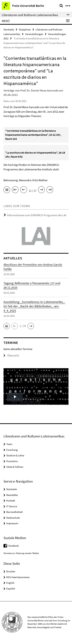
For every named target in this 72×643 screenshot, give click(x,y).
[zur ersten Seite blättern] (15, 190)
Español (10, 588)
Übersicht (13, 355)
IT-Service (11, 506)
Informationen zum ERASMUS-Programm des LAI (36, 215)
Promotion (12, 461)
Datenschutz (13, 517)
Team (9, 444)
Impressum (12, 523)
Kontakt (10, 500)
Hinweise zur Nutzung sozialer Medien (21, 553)
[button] (6, 326)
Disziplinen (25, 29)
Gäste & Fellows (14, 466)
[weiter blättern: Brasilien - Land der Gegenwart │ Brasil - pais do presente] (41, 190)
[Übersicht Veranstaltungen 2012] (6, 190)
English (10, 582)
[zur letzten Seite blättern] (49, 190)
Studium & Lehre (15, 455)
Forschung (12, 449)
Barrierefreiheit (14, 512)
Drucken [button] (10, 571)
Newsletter (12, 495)
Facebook (13, 545)
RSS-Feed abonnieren (18, 577)
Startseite (8, 29)
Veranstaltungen (34, 34)
